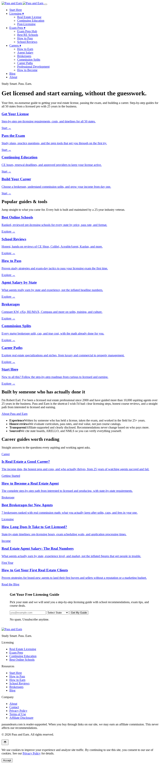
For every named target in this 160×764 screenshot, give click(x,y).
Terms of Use (17, 714)
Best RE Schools (27, 34)
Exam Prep (17, 27)
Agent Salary (25, 52)
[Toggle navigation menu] (45, 4)
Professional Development (33, 66)
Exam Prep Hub (27, 31)
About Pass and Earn (15, 413)
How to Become (27, 70)
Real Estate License (29, 17)
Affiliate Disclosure (21, 717)
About (13, 77)
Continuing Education (30, 20)
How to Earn (25, 49)
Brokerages (24, 56)
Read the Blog (10, 584)
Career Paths (25, 63)
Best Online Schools (22, 659)
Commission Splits (28, 59)
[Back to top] (5, 742)
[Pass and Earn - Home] (23, 3)
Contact (14, 707)
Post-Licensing (26, 24)
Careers (15, 45)
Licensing (16, 13)
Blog (12, 73)
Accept (7, 760)
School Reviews (27, 41)
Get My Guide (79, 612)
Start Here (15, 10)
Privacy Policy (18, 710)
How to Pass (25, 38)
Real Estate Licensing (22, 649)
